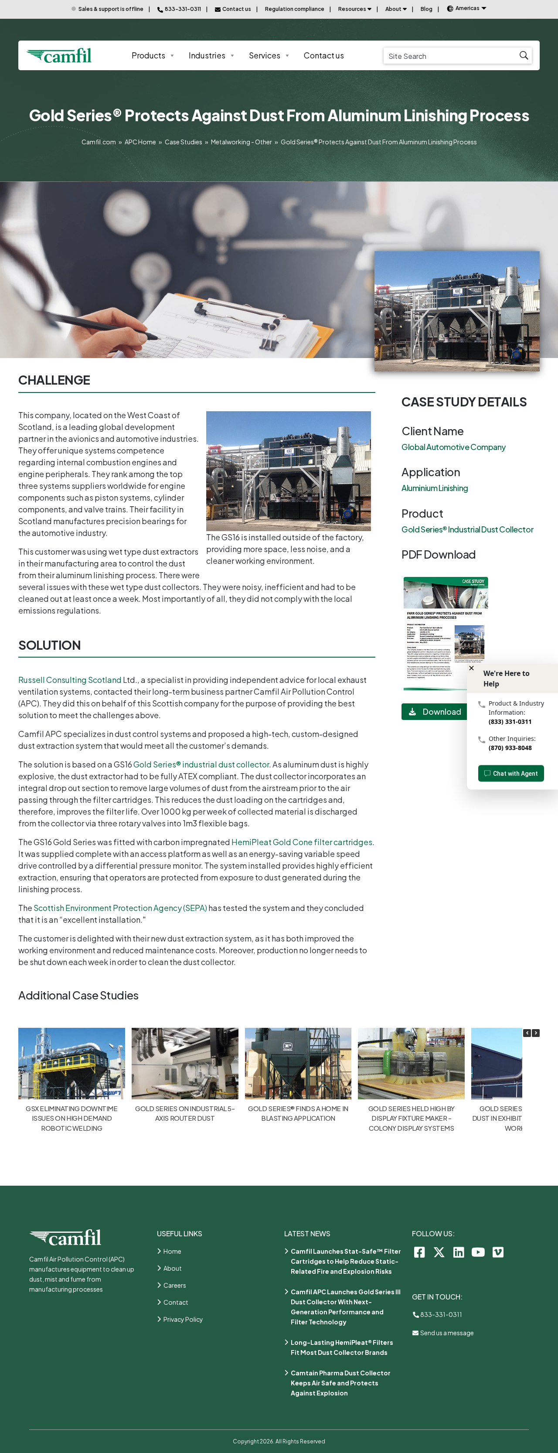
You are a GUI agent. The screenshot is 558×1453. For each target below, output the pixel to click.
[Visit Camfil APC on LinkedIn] (458, 1251)
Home (172, 1251)
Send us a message (446, 1333)
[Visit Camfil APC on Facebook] (419, 1251)
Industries (207, 55)
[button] (536, 1033)
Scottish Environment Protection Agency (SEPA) (120, 908)
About (393, 9)
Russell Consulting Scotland (70, 680)
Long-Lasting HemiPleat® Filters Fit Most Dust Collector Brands (342, 1347)
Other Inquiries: (512, 738)
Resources (352, 9)
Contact (175, 1302)
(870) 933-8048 (510, 748)
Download (442, 711)
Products (148, 55)
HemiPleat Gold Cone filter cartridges (301, 842)
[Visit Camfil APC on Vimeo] (498, 1251)
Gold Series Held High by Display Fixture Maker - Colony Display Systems (411, 1118)
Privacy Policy (183, 1319)
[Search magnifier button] (524, 56)
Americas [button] (468, 8)
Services (264, 55)
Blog (426, 9)
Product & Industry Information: (516, 707)
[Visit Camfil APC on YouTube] (478, 1251)
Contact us (324, 55)
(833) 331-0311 (510, 721)
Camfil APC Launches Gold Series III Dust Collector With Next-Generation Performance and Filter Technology (346, 1307)
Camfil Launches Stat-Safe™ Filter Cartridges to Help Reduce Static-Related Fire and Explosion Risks (346, 1261)
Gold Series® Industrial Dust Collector (467, 529)
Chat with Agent (515, 773)
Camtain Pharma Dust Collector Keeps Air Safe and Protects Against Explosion (341, 1383)
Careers (174, 1285)
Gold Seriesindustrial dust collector (201, 764)
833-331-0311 (440, 1314)
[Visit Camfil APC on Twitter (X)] (439, 1251)
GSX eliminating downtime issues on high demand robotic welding (71, 1118)
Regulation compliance (294, 9)
